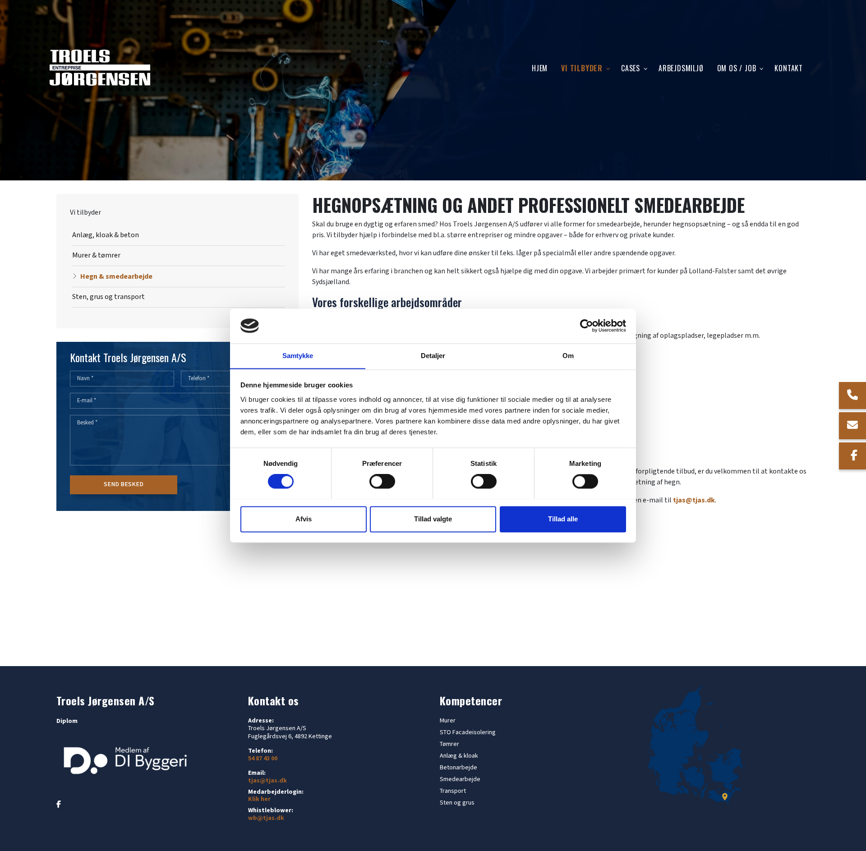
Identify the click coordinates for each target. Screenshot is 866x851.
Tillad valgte (433, 519)
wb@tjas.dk (266, 818)
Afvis (303, 519)
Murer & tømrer (96, 255)
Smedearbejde (460, 779)
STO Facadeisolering (468, 732)
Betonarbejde (458, 767)
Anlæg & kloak (459, 756)
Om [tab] (568, 355)
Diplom (67, 721)
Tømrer (449, 744)
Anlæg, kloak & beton (105, 235)
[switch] (382, 481)
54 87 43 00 (262, 759)
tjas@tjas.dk (694, 500)
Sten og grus (457, 803)
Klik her (259, 799)
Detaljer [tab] (433, 355)
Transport (453, 791)
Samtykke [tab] (297, 355)
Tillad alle (563, 519)
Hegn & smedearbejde (116, 276)
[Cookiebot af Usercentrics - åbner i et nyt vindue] (586, 325)
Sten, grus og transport (108, 297)
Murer (448, 721)
